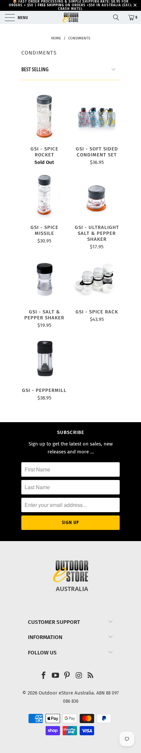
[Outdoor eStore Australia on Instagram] (79, 676)
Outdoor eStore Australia (66, 693)
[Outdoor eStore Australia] (70, 17)
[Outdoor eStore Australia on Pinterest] (67, 676)
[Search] (118, 17)
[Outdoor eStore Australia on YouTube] (55, 676)
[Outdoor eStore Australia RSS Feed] (91, 676)
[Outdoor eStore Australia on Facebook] (44, 676)
